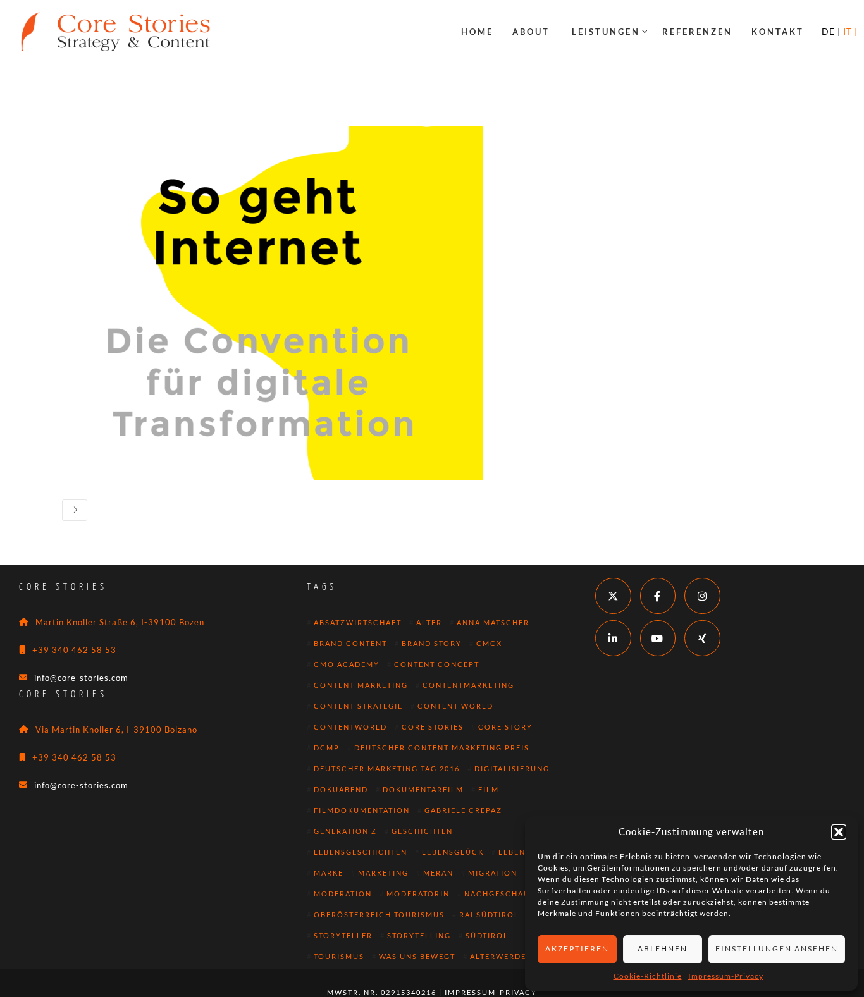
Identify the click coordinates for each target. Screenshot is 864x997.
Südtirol (487, 935)
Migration (492, 873)
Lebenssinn (525, 852)
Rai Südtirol (489, 914)
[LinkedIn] (613, 638)
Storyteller (343, 935)
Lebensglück (453, 852)
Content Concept (436, 664)
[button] (838, 832)
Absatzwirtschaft (358, 622)
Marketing (383, 873)
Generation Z (345, 831)
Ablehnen (663, 948)
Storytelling (419, 935)
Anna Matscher (493, 622)
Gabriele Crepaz (463, 810)
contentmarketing (468, 685)
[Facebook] (658, 596)
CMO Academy (347, 664)
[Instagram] (702, 596)
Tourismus (339, 956)
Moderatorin (418, 894)
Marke (328, 873)
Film (488, 789)
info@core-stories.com (81, 678)
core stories (433, 727)
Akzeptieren (577, 948)
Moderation (343, 894)
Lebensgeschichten (360, 852)
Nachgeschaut (499, 894)
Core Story (505, 727)
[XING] (702, 638)
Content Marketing (361, 685)
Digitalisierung (512, 768)
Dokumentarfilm (423, 789)
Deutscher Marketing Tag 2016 (387, 768)
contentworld (350, 727)
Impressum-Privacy (725, 976)
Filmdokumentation (362, 810)
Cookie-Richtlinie (648, 976)
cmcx (489, 643)
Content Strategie (358, 706)
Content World (455, 706)
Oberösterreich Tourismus (379, 914)
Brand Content (350, 643)
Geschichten (422, 831)
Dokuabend (341, 789)
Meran (438, 873)
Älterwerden (501, 956)
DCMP (327, 747)
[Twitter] (613, 596)
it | (850, 31)
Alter (429, 622)
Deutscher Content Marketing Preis (441, 747)
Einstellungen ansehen (776, 948)
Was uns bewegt (417, 956)
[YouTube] (658, 638)
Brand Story (432, 643)
